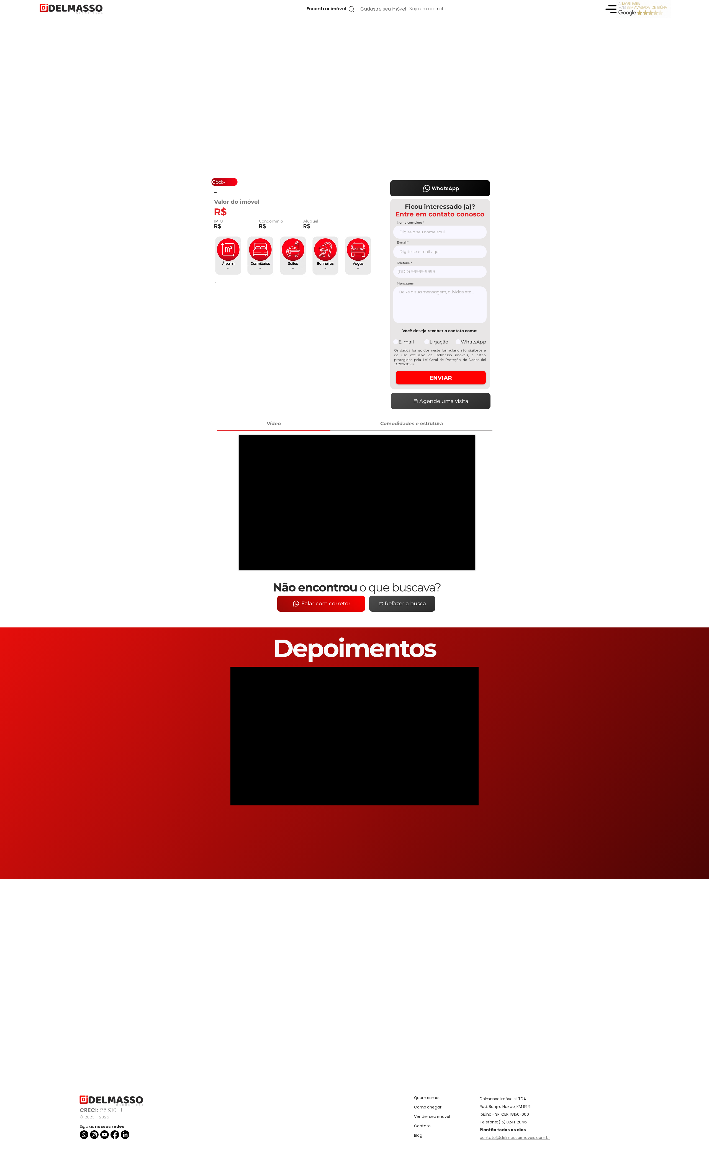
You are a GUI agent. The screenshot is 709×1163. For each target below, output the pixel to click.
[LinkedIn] (125, 1134)
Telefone (403, 263)
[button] (326, 8)
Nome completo (409, 222)
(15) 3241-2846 (513, 1122)
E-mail (402, 242)
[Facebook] (115, 1134)
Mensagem (405, 283)
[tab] (273, 424)
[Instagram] (94, 1134)
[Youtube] (104, 1134)
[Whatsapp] (84, 1134)
